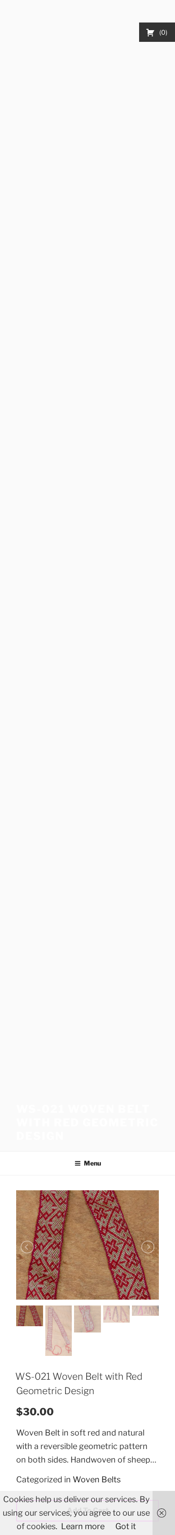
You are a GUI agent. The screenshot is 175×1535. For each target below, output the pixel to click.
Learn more (83, 1526)
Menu (92, 1163)
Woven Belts (97, 1479)
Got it (125, 1526)
